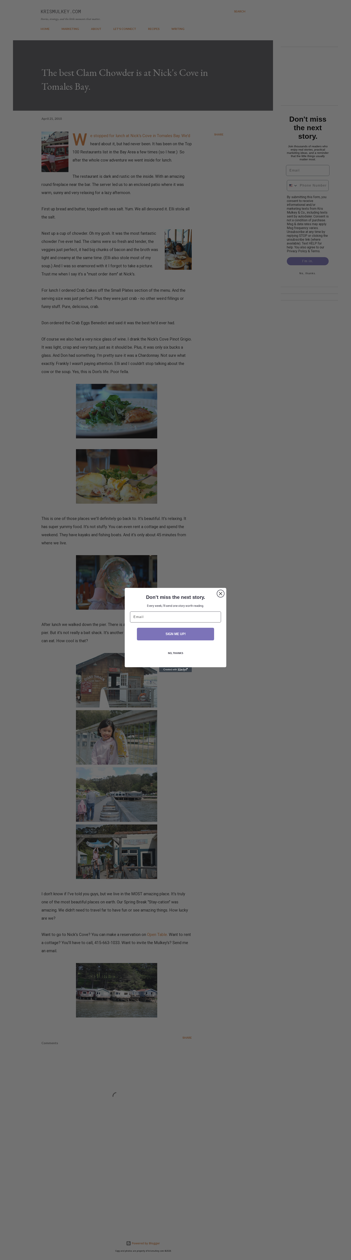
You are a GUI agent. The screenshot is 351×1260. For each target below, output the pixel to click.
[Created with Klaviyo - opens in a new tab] (175, 669)
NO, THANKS (175, 653)
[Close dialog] (220, 593)
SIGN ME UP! (176, 634)
